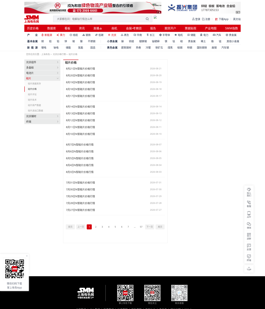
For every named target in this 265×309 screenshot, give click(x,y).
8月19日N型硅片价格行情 (80, 82)
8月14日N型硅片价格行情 (80, 106)
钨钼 (131, 41)
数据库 (51, 28)
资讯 (82, 28)
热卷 (138, 47)
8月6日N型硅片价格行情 (80, 151)
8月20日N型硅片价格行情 (80, 75)
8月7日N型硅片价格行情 (80, 144)
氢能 (80, 47)
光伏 (112, 35)
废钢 (214, 47)
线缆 (74, 35)
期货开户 (170, 28)
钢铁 (86, 35)
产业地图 (211, 28)
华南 (138, 35)
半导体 (164, 35)
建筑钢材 (126, 47)
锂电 (43, 47)
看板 (67, 28)
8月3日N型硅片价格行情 (80, 172)
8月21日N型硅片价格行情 (80, 68)
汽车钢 (225, 47)
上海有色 (45, 54)
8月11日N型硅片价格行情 (80, 127)
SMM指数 (231, 28)
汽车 (217, 35)
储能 (191, 35)
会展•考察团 (134, 28)
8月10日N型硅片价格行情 (80, 134)
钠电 (56, 47)
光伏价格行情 (59, 54)
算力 (61, 35)
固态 (92, 47)
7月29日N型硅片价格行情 (80, 196)
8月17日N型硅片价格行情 (80, 96)
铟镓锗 (143, 41)
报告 (153, 28)
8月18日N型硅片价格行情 (80, 89)
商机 (114, 28)
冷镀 (148, 47)
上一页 (81, 226)
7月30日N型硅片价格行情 (80, 189)
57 (141, 226)
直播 (96, 28)
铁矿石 (159, 47)
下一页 (149, 226)
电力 (204, 35)
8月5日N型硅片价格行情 (80, 158)
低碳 (99, 35)
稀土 (203, 41)
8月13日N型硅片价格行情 (80, 113)
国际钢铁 (202, 47)
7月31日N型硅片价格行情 (80, 182)
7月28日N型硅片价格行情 (80, 203)
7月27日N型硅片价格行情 (80, 210)
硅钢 (179, 47)
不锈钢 (91, 41)
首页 (70, 226)
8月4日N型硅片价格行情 (80, 165)
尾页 (160, 226)
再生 (125, 35)
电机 (179, 35)
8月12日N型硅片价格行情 (80, 120)
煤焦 (170, 47)
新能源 (46, 35)
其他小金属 (233, 41)
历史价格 (33, 28)
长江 (150, 35)
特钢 (189, 47)
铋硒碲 (156, 41)
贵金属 (231, 35)
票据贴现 (190, 28)
